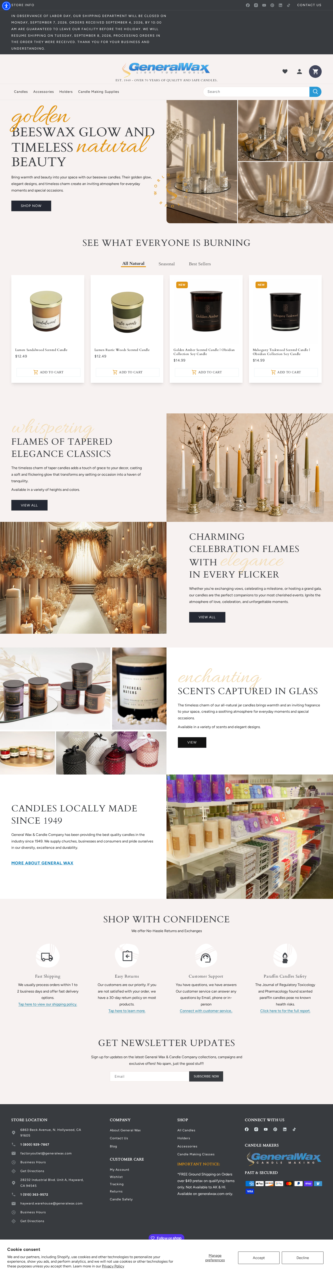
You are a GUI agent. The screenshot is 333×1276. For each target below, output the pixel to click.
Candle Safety (121, 1199)
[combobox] (262, 92)
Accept (259, 1258)
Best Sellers (200, 263)
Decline (303, 1258)
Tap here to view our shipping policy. (47, 1004)
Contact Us (119, 1138)
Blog (113, 1146)
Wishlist (116, 1177)
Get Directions (32, 1171)
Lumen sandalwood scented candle (41, 350)
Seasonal (167, 263)
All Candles (186, 1130)
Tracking (117, 1184)
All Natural (133, 263)
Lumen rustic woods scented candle (122, 350)
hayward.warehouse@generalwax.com (51, 1203)
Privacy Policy (113, 1266)
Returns (116, 1191)
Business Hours (33, 1162)
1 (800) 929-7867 (34, 1144)
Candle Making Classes (196, 1154)
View (192, 742)
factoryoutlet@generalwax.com (46, 1153)
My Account (119, 1170)
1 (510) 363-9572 (34, 1195)
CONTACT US (309, 5)
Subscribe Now (206, 1076)
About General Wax (125, 1130)
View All (29, 505)
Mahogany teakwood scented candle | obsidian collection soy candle (281, 352)
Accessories (187, 1146)
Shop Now (31, 206)
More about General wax (42, 863)
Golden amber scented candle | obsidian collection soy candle (204, 352)
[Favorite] (285, 72)
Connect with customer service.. (206, 1011)
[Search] (315, 92)
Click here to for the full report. (285, 1011)
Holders (183, 1138)
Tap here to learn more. (127, 1011)
